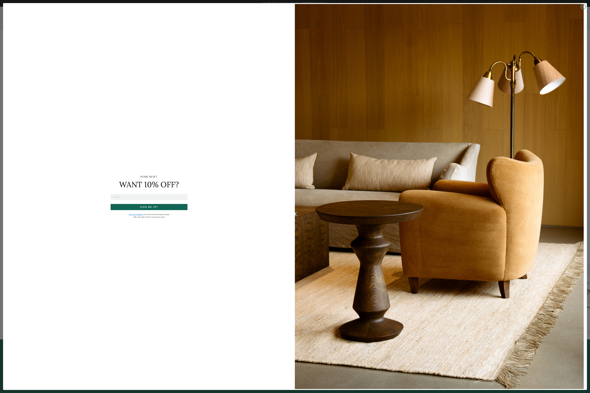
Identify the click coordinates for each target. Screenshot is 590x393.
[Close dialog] (583, 6)
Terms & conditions (136, 214)
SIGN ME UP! (149, 207)
